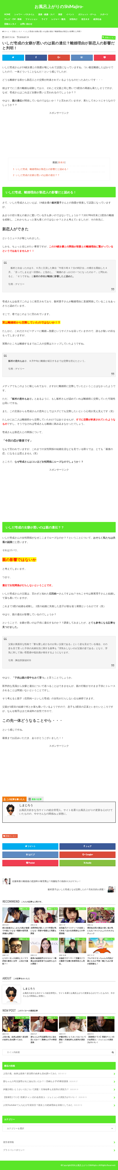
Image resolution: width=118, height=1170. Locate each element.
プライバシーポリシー (14, 1150)
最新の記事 (37, 799)
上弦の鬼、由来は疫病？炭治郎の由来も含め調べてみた (34, 1073)
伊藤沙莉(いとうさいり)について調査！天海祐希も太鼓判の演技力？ (40, 1089)
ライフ (44, 19)
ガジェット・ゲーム (87, 14)
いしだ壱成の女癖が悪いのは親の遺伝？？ (36, 175)
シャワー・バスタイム (24, 14)
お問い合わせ (26, 24)
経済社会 (97, 19)
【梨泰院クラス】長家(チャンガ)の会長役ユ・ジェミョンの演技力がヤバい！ (45, 1097)
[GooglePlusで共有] (59, 57)
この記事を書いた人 (16, 799)
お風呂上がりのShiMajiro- (59, 6)
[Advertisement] (59, 136)
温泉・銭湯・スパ (46, 14)
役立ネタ (85, 19)
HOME (7, 14)
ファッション (31, 19)
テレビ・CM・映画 (13, 19)
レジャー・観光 (58, 19)
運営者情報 (8, 1142)
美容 (60, 14)
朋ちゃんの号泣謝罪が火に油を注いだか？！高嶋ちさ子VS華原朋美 (40, 1081)
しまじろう (29, 988)
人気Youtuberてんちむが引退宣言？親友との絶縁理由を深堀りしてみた (42, 1105)
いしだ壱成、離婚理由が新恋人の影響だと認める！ (41, 169)
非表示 (61, 162)
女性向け (73, 19)
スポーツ (104, 14)
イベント (70, 14)
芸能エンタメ (10, 24)
